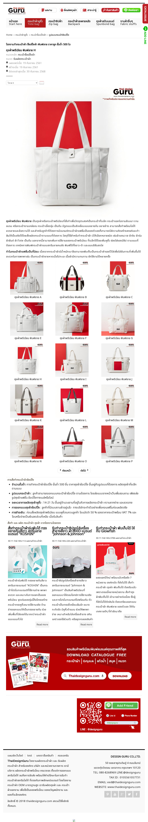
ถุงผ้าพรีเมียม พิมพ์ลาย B (73, 297)
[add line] (145, 35)
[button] (141, 815)
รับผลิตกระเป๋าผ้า (22, 59)
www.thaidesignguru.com (124, 787)
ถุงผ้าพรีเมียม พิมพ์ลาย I (73, 379)
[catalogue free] (145, 14)
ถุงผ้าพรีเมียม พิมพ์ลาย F (73, 338)
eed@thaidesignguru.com (123, 782)
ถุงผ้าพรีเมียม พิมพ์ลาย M (119, 420)
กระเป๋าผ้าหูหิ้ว (21, 35)
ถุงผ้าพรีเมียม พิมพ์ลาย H (28, 379)
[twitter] (129, 794)
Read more (42, 624)
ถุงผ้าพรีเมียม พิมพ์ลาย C (119, 297)
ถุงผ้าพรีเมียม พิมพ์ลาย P (119, 461)
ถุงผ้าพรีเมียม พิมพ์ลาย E (28, 338)
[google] (122, 794)
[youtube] (115, 794)
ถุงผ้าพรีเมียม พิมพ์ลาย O (73, 461)
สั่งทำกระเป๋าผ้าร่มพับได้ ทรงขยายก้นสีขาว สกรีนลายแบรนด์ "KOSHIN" (27, 531)
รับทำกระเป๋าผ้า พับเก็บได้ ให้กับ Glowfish (115, 530)
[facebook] (136, 794)
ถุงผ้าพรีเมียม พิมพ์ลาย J (119, 379)
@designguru (131, 773)
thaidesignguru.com (39, 801)
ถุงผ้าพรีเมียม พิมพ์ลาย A (27, 297)
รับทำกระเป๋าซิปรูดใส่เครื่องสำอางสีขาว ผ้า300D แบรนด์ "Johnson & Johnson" (72, 531)
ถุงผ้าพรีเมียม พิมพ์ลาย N (28, 461)
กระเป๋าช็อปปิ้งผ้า (38, 35)
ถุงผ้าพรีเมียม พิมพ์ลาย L (73, 420)
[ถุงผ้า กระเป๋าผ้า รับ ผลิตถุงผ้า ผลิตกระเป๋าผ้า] (17, 11)
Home (9, 35)
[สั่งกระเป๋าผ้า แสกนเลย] (108, 715)
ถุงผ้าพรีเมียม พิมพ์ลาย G (119, 338)
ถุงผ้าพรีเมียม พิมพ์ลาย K (28, 420)
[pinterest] (107, 794)
